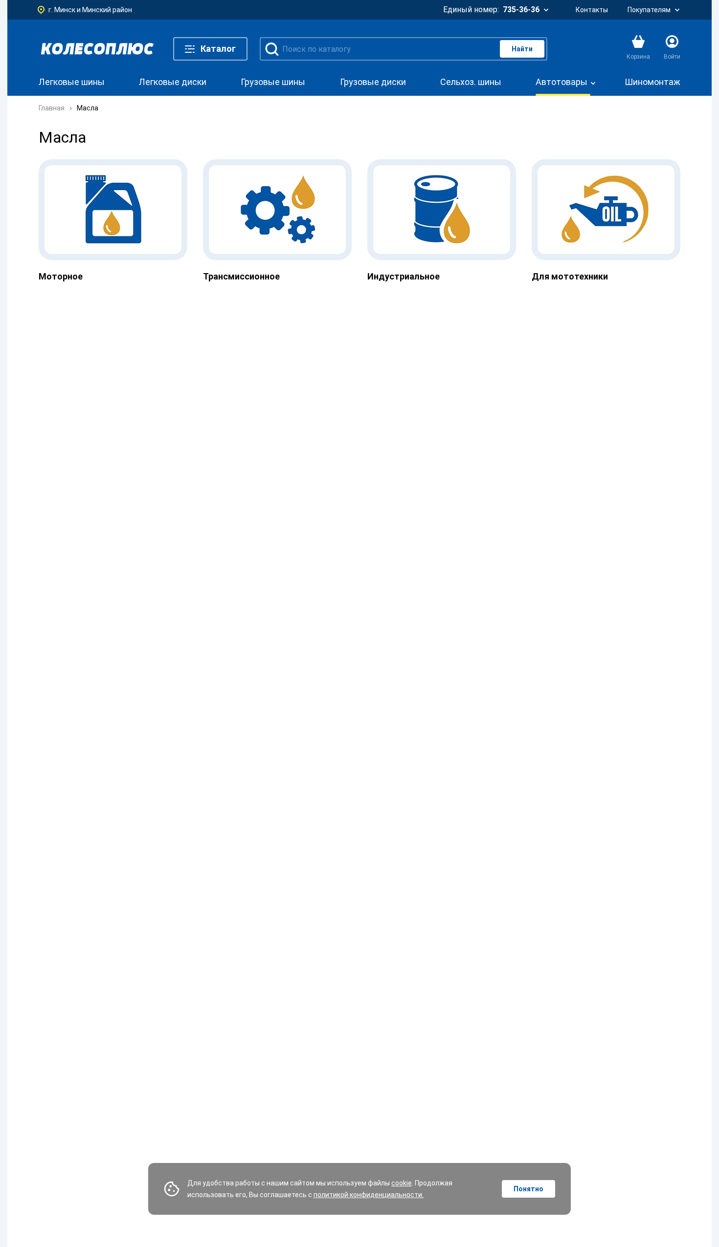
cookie (401, 1183)
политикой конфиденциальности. (369, 1195)
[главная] (97, 49)
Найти (522, 49)
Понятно (528, 1189)
